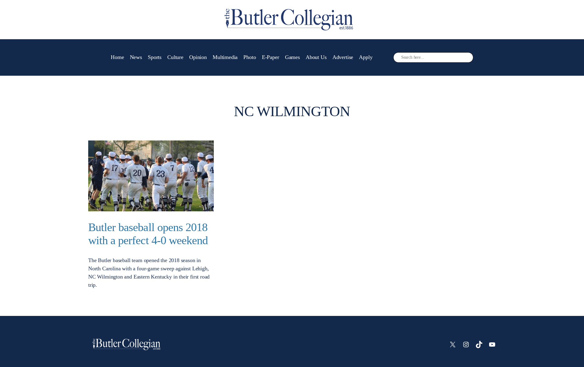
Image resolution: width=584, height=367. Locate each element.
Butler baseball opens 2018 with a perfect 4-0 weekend (148, 234)
